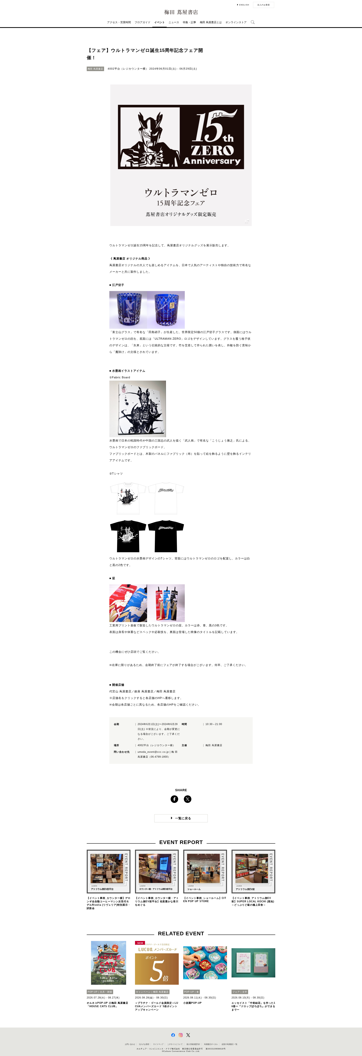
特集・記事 (189, 22)
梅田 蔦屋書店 (166, 691)
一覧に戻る (183, 818)
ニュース (174, 22)
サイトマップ (158, 1044)
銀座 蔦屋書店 (143, 691)
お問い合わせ (130, 1044)
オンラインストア (236, 22)
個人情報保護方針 (193, 1044)
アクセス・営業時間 (119, 22)
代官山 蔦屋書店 (120, 691)
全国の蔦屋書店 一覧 (229, 1044)
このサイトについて (175, 1044)
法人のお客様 (263, 5)
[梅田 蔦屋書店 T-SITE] (181, 12)
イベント (159, 22)
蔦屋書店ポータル (211, 1044)
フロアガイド (142, 22)
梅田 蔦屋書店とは (211, 22)
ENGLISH (244, 5)
